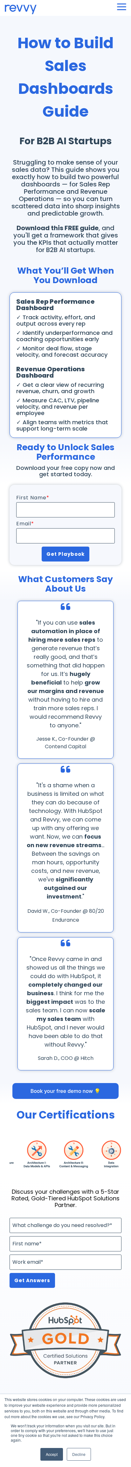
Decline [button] (79, 1454)
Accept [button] (52, 1454)
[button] (121, 6)
